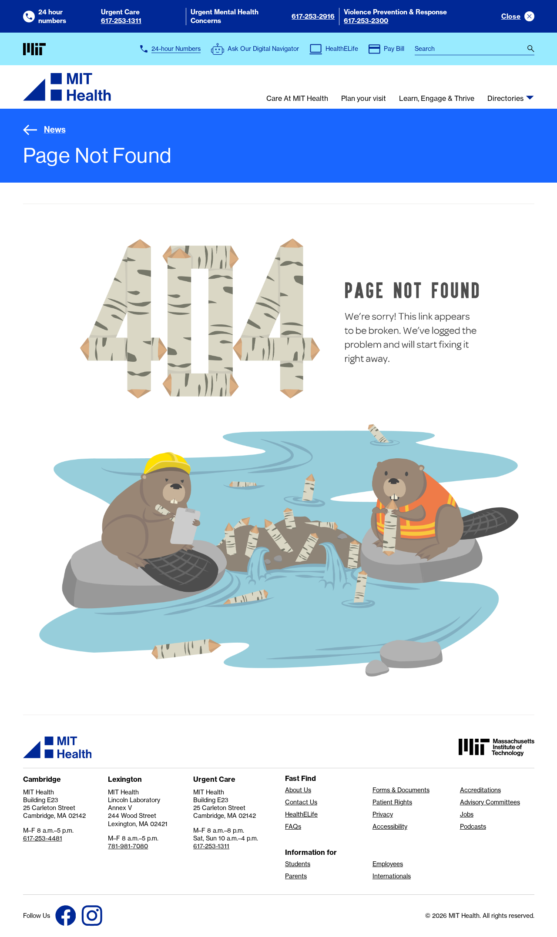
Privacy (382, 814)
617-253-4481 (42, 838)
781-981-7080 (128, 846)
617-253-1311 (121, 21)
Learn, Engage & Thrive (436, 99)
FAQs (293, 827)
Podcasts (473, 827)
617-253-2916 (313, 16)
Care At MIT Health (297, 99)
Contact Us (301, 802)
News (55, 129)
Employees (387, 864)
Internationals (391, 876)
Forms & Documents (400, 790)
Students (297, 864)
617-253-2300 (366, 21)
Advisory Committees (490, 802)
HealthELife (301, 814)
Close (511, 16)
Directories (505, 99)
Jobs (466, 814)
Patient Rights (392, 802)
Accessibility (389, 827)
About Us (298, 790)
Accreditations (480, 790)
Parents (296, 876)
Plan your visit (363, 99)
